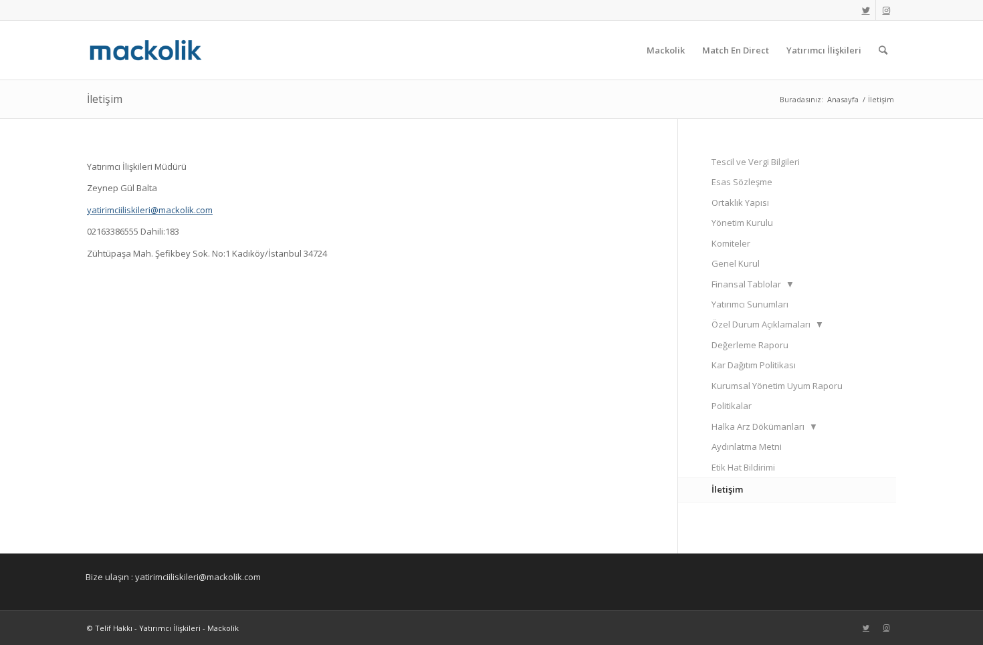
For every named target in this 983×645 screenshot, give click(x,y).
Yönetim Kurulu (742, 223)
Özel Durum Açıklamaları (768, 324)
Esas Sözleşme (742, 182)
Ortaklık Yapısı (740, 203)
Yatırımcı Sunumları (750, 304)
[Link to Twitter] (865, 10)
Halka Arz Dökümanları (765, 426)
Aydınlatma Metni (747, 446)
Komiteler (731, 243)
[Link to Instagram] (886, 10)
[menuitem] (665, 50)
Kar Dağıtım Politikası (754, 365)
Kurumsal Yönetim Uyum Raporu (777, 386)
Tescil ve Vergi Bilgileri (756, 162)
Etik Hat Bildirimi (743, 467)
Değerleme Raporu (750, 345)
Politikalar (732, 406)
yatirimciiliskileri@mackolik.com (150, 210)
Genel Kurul (736, 263)
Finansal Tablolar (753, 284)
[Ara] (883, 50)
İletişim (104, 99)
